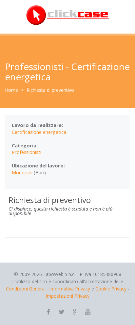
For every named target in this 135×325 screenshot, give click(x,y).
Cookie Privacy (110, 289)
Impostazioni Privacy (67, 296)
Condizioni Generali (26, 289)
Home (11, 90)
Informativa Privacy (69, 289)
